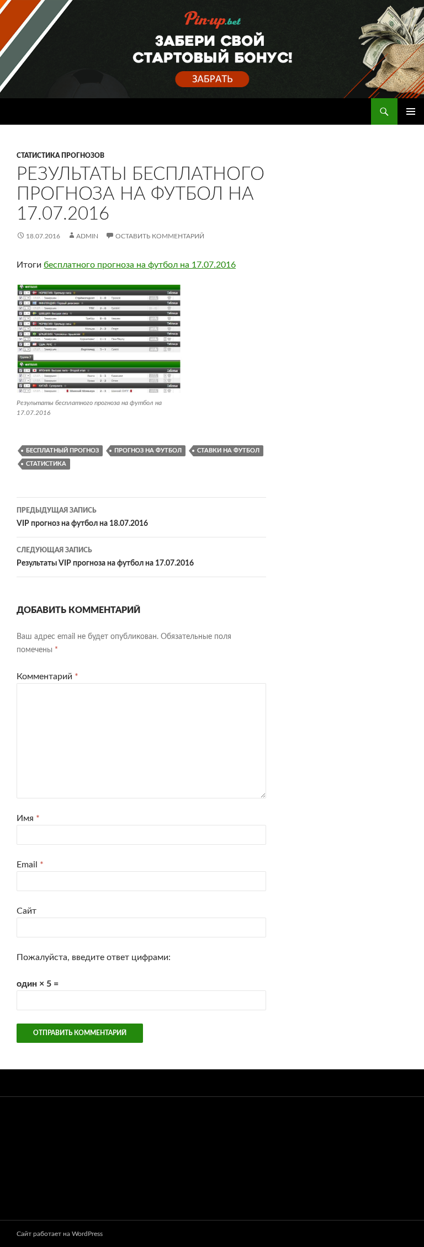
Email (30, 864)
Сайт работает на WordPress (60, 1233)
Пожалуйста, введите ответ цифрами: (94, 957)
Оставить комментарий (159, 236)
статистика (46, 464)
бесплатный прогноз (62, 450)
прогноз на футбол (148, 450)
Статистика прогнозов (60, 155)
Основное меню (411, 111)
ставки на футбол (228, 450)
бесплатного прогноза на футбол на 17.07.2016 (140, 264)
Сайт (26, 911)
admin (87, 236)
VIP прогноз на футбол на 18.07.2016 (82, 517)
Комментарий (47, 676)
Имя (28, 818)
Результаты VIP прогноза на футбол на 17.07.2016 (105, 557)
